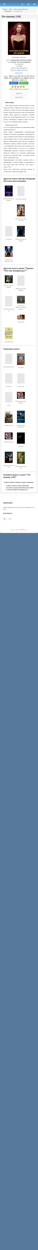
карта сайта (21, 507)
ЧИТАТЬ (24, 83)
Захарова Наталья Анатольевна (21, 60)
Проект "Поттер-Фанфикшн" (21, 62)
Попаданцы (7, 11)
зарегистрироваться (21, 490)
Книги (11, 9)
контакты (15, 507)
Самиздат (23, 57)
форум (10, 507)
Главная (5, 9)
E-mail (10, 519)
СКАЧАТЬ (14, 83)
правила (28, 507)
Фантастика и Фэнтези (21, 9)
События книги (19, 73)
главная (5, 507)
